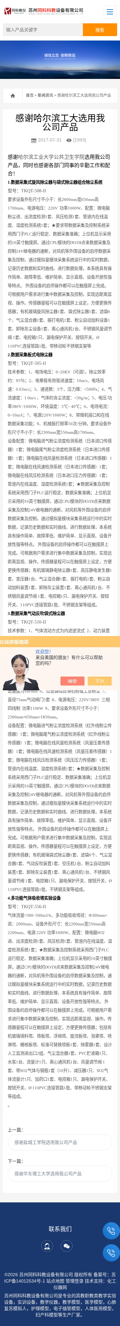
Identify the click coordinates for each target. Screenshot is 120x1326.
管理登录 (75, 1281)
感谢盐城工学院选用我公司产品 (45, 1142)
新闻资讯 (45, 95)
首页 (30, 95)
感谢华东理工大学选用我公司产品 (48, 1173)
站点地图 (55, 1281)
